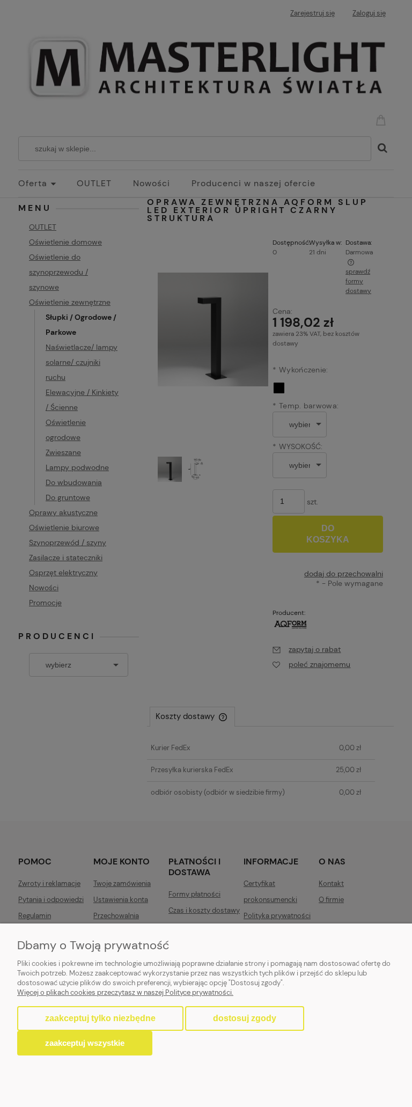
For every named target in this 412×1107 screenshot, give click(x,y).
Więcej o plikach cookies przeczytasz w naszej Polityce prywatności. (125, 992)
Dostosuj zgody (244, 1018)
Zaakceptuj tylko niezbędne (100, 1018)
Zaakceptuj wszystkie (84, 1042)
